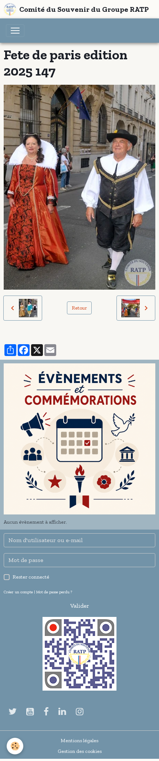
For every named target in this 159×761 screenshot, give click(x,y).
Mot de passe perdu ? (54, 591)
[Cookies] (15, 746)
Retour (79, 308)
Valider (79, 605)
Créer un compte (18, 591)
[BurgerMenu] (15, 30)
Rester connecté (31, 577)
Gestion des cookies (80, 751)
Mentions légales (79, 740)
